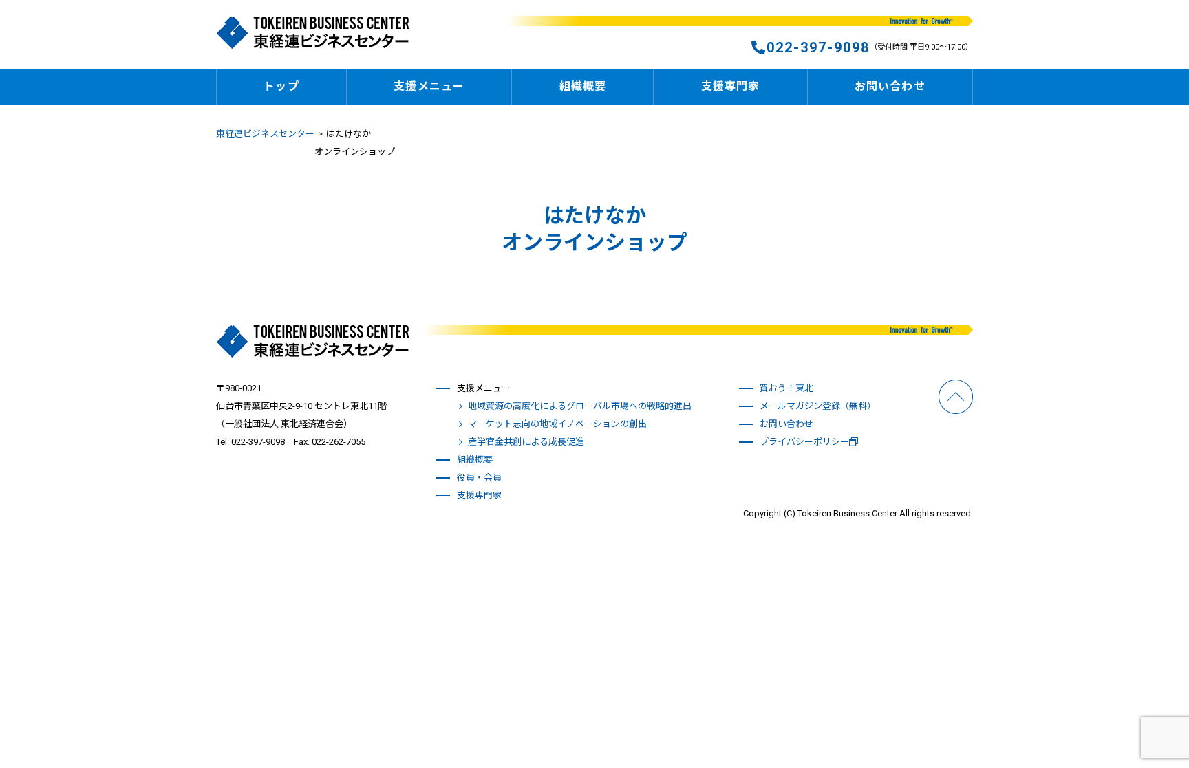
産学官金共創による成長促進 (526, 442)
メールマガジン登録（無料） (818, 406)
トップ (281, 86)
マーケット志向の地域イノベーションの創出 (557, 424)
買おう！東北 (786, 388)
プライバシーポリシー (804, 442)
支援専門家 (730, 86)
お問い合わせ (890, 86)
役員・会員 (479, 477)
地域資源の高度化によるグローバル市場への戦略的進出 (580, 406)
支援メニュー (429, 86)
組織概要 (582, 86)
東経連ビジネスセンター (265, 134)
